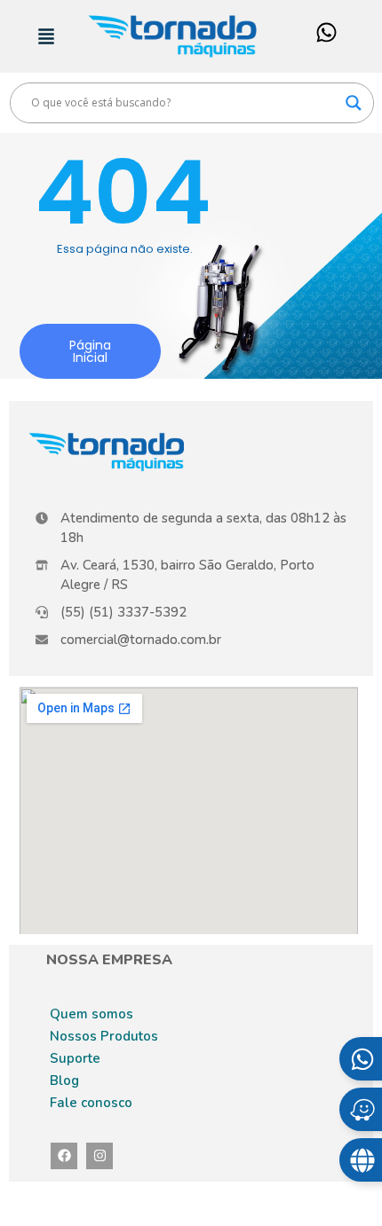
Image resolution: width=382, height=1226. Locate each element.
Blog (64, 1080)
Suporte (75, 1058)
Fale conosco (91, 1103)
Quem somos (91, 1014)
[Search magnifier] (353, 102)
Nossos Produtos (104, 1036)
